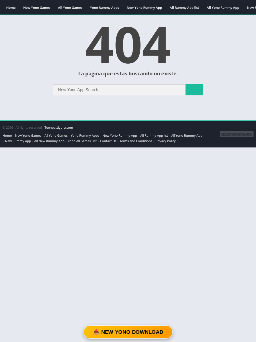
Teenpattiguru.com (58, 127)
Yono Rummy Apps (104, 7)
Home (11, 7)
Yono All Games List (82, 141)
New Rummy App (18, 141)
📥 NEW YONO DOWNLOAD (128, 332)
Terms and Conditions (136, 141)
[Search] (194, 89)
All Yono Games (70, 7)
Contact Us (108, 141)
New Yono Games (36, 7)
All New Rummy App (49, 141)
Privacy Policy (166, 141)
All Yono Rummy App (223, 7)
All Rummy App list (184, 7)
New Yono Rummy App (144, 7)
